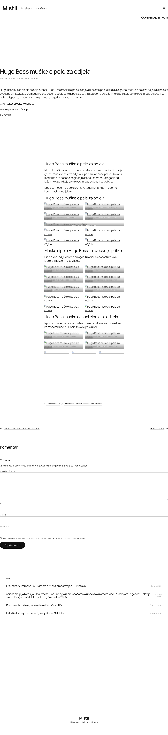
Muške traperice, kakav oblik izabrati (21, 428)
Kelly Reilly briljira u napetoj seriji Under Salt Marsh (36, 613)
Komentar (9, 471)
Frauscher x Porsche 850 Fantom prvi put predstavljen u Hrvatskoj (46, 585)
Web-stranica (5, 526)
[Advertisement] (74, 48)
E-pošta (3, 515)
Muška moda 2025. (53, 403)
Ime (1, 503)
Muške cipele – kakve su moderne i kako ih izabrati (83, 403)
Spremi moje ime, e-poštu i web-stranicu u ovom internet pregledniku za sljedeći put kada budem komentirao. (44, 538)
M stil (9, 8)
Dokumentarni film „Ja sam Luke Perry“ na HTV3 (34, 605)
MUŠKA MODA (33, 78)
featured (23, 78)
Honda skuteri (157, 428)
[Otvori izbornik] (164, 8)
